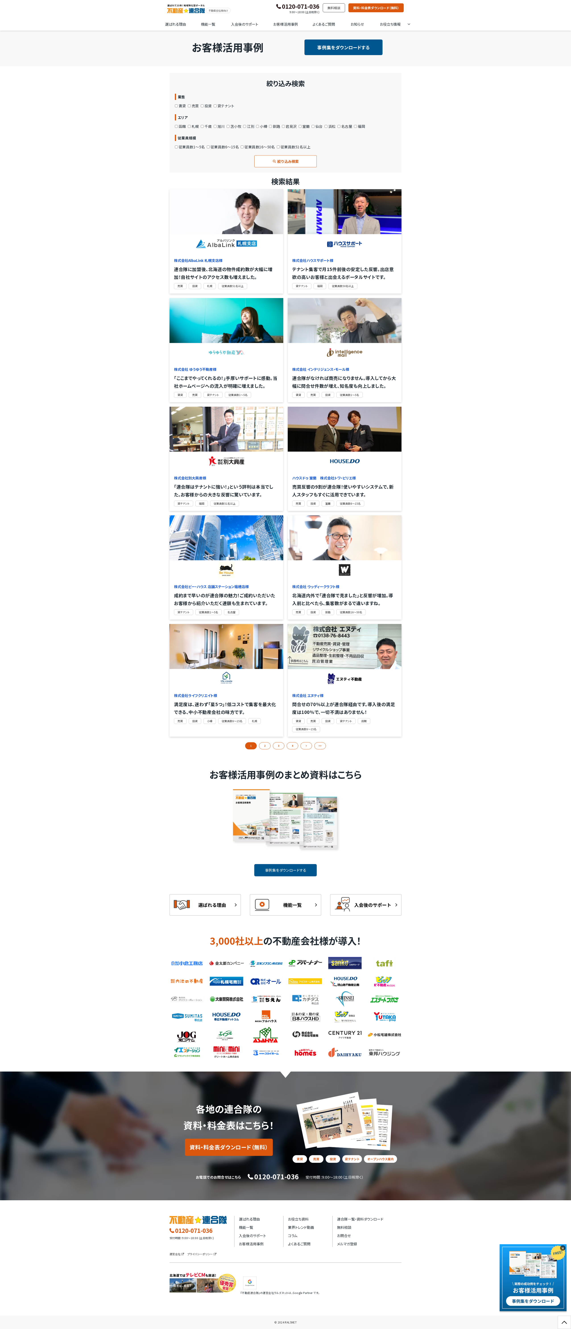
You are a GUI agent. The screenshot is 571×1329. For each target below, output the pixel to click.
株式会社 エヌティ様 (307, 695)
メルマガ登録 (347, 1243)
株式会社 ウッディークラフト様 (315, 586)
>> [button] (320, 745)
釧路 (276, 126)
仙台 (319, 126)
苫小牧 (235, 126)
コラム (293, 1235)
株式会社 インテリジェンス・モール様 (320, 369)
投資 (208, 105)
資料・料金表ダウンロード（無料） (376, 8)
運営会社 (175, 1254)
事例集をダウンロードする (343, 47)
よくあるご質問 (323, 24)
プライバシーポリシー (200, 1254)
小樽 (263, 126)
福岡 (361, 126)
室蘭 (306, 126)
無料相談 (333, 8)
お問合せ (344, 1235)
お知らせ (357, 24)
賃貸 (182, 105)
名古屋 (346, 126)
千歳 (208, 126)
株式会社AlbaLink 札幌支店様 (198, 260)
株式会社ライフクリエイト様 (195, 695)
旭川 (221, 126)
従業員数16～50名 (259, 146)
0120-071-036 (300, 6)
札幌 (195, 126)
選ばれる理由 (175, 24)
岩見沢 (291, 126)
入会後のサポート (244, 24)
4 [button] (292, 745)
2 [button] (264, 745)
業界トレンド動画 (301, 1227)
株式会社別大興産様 (190, 478)
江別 (250, 126)
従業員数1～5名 (192, 146)
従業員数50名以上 (343, 286)
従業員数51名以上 (295, 146)
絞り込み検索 (288, 161)
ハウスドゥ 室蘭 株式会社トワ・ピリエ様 (324, 478)
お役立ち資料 (298, 1219)
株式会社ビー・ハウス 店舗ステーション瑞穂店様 (211, 586)
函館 (182, 126)
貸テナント (225, 105)
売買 (195, 105)
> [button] (306, 745)
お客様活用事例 (285, 24)
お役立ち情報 (390, 24)
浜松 (332, 126)
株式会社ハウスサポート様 (312, 260)
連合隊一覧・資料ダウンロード (360, 1219)
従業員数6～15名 (225, 146)
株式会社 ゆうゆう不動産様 (195, 369)
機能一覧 (208, 24)
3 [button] (278, 745)
